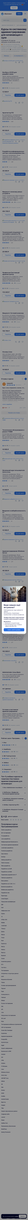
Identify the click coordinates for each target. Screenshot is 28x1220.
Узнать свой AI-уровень (14, 629)
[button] (23, 588)
